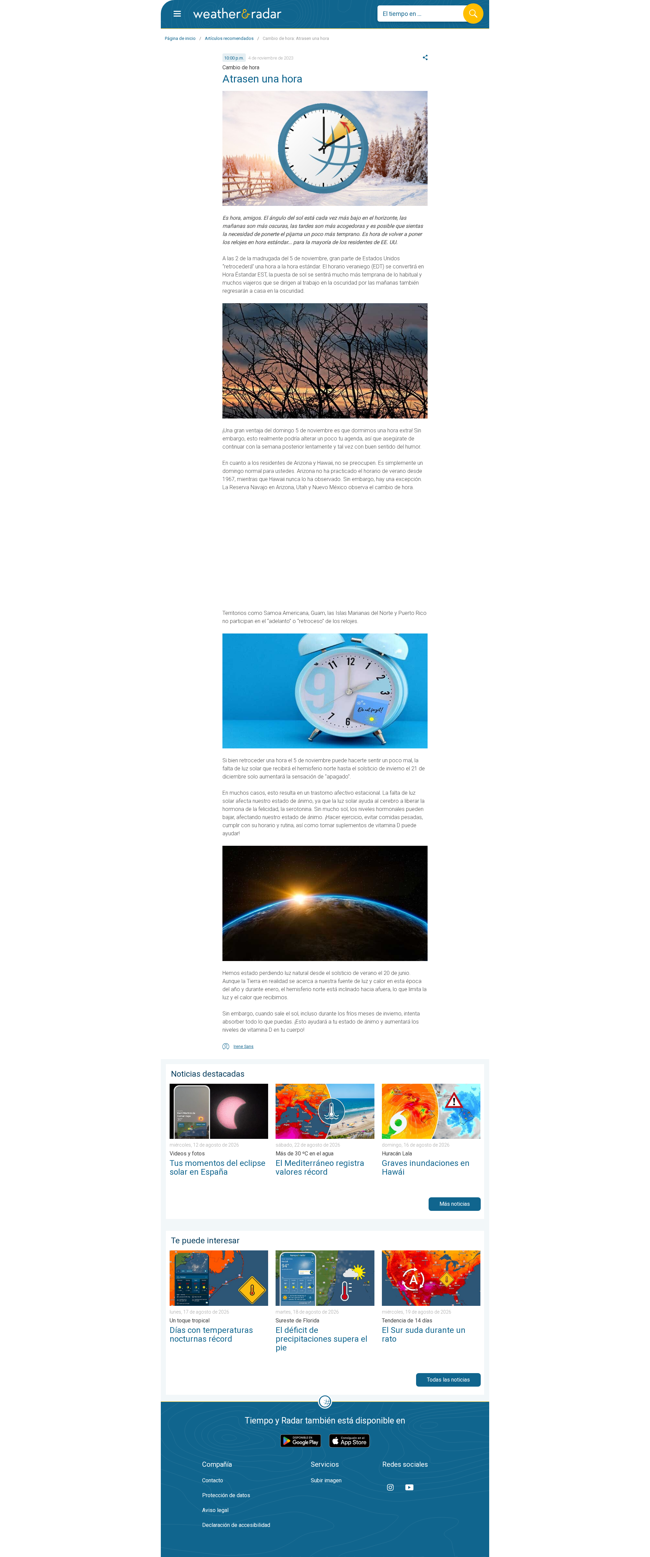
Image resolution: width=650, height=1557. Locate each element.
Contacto (212, 1480)
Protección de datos (226, 1495)
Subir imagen (326, 1480)
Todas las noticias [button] (448, 1379)
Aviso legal (215, 1510)
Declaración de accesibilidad (236, 1525)
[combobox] (425, 13)
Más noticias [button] (454, 1204)
